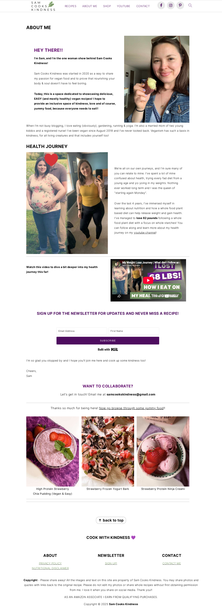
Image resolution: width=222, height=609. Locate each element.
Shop (107, 6)
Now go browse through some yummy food (131, 408)
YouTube (123, 6)
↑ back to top (111, 520)
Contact (143, 6)
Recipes (70, 6)
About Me (89, 6)
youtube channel (145, 232)
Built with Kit (108, 349)
